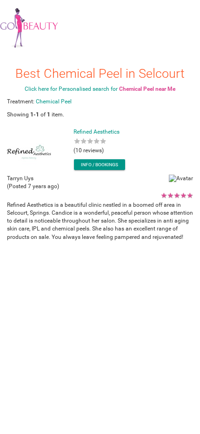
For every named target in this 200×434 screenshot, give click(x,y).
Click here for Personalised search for (100, 89)
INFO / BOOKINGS (99, 164)
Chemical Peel (54, 101)
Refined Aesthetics (96, 132)
